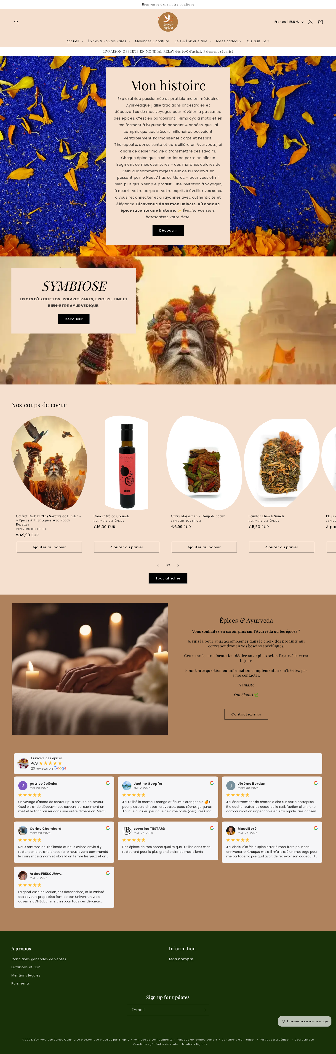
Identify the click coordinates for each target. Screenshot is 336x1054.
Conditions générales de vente (155, 1044)
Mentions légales (25, 975)
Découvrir (168, 230)
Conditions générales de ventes (38, 959)
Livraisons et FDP (25, 967)
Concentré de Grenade (111, 516)
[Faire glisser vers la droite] (178, 565)
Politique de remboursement (197, 1039)
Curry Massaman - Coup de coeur (198, 516)
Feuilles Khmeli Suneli (266, 516)
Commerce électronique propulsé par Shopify (96, 1039)
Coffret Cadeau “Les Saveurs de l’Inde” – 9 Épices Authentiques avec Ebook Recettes (48, 520)
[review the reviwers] (108, 784)
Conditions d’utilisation (239, 1039)
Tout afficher (168, 578)
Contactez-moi (246, 714)
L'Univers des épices (49, 1039)
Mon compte (181, 959)
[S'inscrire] (204, 1010)
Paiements (20, 983)
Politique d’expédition (275, 1039)
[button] (16, 22)
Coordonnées (304, 1039)
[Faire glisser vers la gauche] (158, 565)
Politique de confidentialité (153, 1039)
